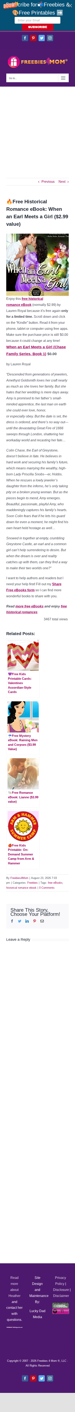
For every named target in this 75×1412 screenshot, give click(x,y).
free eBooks (55, 882)
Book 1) (39, 354)
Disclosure (61, 1290)
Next (62, 181)
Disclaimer (61, 1296)
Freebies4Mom (19, 878)
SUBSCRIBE (37, 27)
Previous (48, 181)
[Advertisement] (37, 126)
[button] (37, 15)
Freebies (32, 882)
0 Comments (47, 887)
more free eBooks (29, 606)
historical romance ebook (21, 887)
